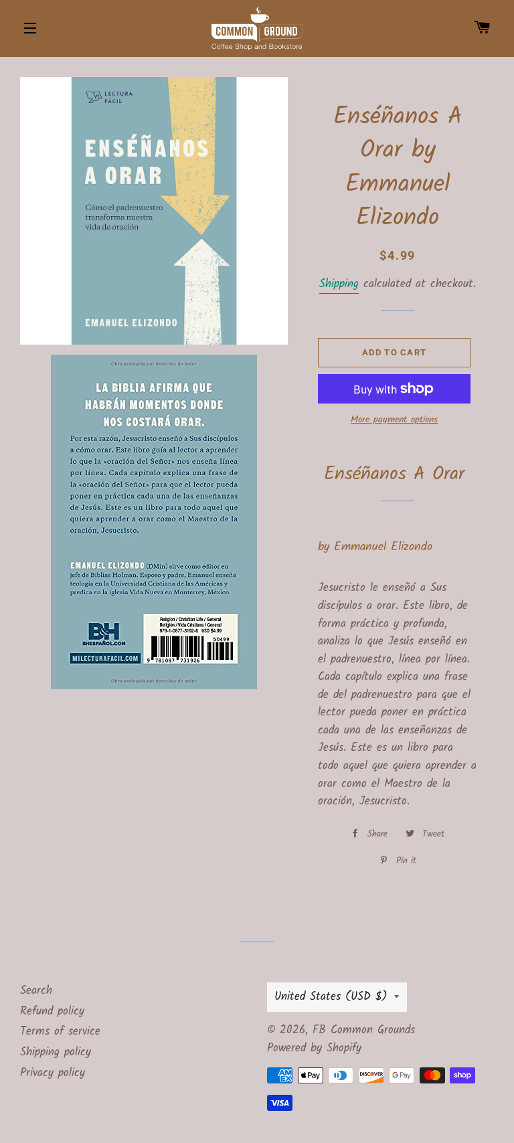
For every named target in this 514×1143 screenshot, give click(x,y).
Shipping (339, 284)
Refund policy (52, 1011)
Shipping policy (55, 1052)
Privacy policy (52, 1073)
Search (36, 991)
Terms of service (60, 1032)
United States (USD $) (331, 997)
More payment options (394, 420)
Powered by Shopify (314, 1048)
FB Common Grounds (364, 1030)
